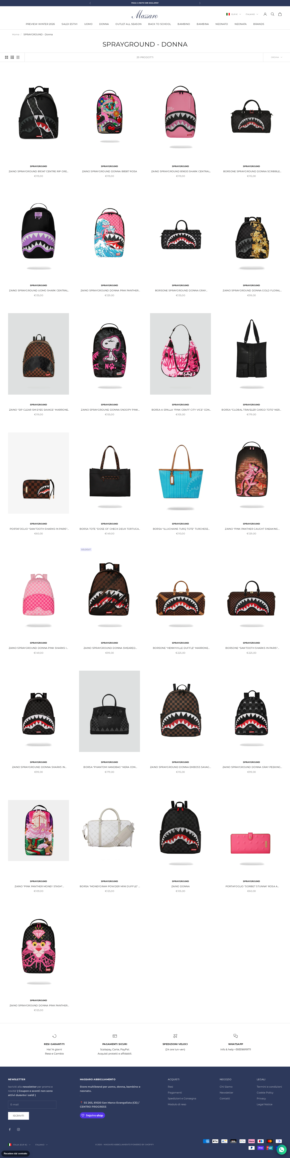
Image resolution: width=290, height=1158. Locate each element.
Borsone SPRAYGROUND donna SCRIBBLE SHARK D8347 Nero (251, 171)
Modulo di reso (177, 1104)
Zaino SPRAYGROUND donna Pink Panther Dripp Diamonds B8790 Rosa (38, 1005)
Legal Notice (264, 1104)
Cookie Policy (265, 1092)
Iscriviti (18, 1115)
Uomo (88, 24)
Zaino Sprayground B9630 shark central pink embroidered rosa (180, 171)
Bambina (203, 24)
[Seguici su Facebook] (9, 1129)
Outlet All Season (128, 24)
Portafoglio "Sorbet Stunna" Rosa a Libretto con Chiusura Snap (252, 886)
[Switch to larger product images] (6, 57)
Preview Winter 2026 (40, 24)
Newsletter (226, 1092)
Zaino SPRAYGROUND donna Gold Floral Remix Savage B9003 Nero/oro (251, 290)
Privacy (261, 1098)
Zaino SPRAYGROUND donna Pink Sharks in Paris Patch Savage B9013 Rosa (38, 648)
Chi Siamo (226, 1086)
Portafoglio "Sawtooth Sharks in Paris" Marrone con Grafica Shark (38, 529)
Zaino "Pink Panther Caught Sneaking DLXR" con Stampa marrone (251, 529)
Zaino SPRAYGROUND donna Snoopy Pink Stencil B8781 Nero (109, 410)
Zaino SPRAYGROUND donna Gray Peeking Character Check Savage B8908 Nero (251, 767)
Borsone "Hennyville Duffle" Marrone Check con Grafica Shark (180, 648)
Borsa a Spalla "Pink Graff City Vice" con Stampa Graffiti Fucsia (181, 410)
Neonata (241, 24)
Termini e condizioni (269, 1086)
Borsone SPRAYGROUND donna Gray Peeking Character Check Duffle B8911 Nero (180, 290)
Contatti (225, 1098)
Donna (104, 24)
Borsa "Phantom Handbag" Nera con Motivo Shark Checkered (109, 767)
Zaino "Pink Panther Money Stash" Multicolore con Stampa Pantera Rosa (38, 886)
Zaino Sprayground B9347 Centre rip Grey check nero (38, 171)
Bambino (184, 24)
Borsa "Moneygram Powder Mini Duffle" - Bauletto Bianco (109, 886)
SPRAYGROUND (38, 166)
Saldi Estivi (69, 24)
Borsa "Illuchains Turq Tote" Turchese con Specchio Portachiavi (180, 529)
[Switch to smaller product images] (12, 57)
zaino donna (180, 886)
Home (15, 34)
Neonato (221, 24)
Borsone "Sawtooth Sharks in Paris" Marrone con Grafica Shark (251, 648)
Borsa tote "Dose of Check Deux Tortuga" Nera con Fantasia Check (109, 529)
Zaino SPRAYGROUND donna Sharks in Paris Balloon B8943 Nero (38, 767)
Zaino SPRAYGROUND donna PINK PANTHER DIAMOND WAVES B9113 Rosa (109, 290)
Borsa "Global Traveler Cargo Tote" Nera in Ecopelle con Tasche (251, 410)
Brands (258, 24)
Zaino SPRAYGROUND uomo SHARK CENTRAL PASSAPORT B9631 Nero (38, 290)
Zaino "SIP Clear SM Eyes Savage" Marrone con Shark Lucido (38, 410)
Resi (170, 1086)
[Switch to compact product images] (17, 57)
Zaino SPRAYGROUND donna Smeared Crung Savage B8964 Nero (109, 648)
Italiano (250, 14)
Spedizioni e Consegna (182, 1098)
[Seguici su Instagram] (18, 1129)
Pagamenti (175, 1092)
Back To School (159, 24)
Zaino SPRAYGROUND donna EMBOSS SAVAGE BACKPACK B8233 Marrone (180, 767)
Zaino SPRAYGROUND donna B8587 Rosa (109, 171)
